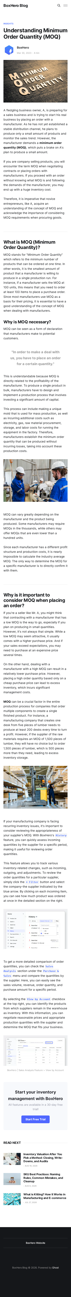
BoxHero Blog (15, 5)
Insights (8, 23)
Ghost (55, 1267)
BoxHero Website (35, 1242)
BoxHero (23, 47)
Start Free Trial (35, 1119)
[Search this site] (59, 5)
